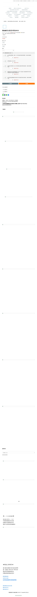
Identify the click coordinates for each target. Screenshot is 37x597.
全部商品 (5, 21)
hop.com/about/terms (7, 104)
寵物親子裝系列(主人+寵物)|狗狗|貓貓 (25, 11)
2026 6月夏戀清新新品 (17, 14)
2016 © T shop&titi (21, 592)
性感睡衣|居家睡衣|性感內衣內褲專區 (12, 11)
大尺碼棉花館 (16, 15)
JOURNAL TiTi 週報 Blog (24, 17)
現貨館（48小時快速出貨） (18, 8)
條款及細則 (15, 592)
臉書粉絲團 (16, 17)
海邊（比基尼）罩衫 (22, 21)
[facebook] (4, 95)
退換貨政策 (28, 15)
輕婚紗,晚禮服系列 (22, 12)
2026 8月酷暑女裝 (29, 12)
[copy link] (8, 95)
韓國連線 (10, 8)
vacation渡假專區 (14, 12)
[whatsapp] (6, 95)
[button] (18, 90)
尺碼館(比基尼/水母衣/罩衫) (27, 14)
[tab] (18, 90)
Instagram (11, 17)
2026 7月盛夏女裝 (9, 14)
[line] (3, 95)
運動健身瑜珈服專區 (25, 9)
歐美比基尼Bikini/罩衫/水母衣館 (14, 9)
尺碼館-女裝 (9, 15)
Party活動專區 (8, 12)
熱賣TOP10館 (27, 8)
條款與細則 (22, 15)
